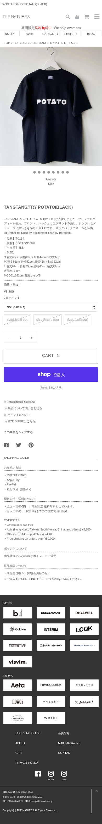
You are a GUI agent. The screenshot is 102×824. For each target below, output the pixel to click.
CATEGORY (50, 33)
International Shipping (21, 401)
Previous (51, 179)
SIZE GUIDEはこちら (21, 421)
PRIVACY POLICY (27, 762)
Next (51, 183)
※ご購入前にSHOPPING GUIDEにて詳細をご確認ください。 (44, 578)
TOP (7, 43)
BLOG (91, 33)
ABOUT (20, 743)
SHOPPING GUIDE (28, 733)
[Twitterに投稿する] (20, 444)
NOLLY (9, 33)
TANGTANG (21, 43)
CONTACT (65, 752)
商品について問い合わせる (25, 408)
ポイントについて (19, 414)
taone (29, 33)
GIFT (18, 752)
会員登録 (64, 733)
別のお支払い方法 (51, 387)
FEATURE (70, 33)
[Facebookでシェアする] (8, 444)
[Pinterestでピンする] (33, 444)
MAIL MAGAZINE (69, 743)
